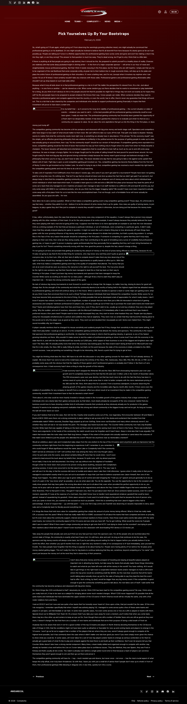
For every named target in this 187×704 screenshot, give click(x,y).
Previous (40, 676)
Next (149, 676)
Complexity (21, 701)
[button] (159, 12)
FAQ (133, 701)
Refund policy (143, 701)
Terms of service (171, 701)
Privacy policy (157, 701)
